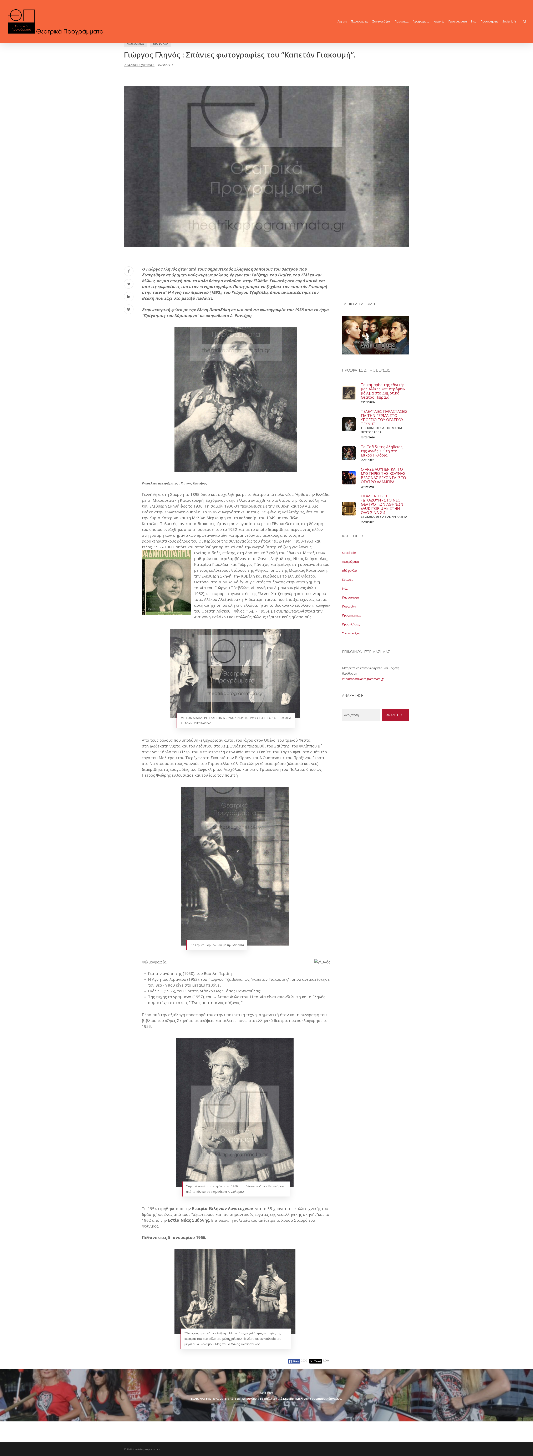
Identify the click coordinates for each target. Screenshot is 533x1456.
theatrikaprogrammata (139, 65)
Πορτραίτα (349, 606)
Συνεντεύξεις (351, 633)
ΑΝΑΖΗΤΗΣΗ (395, 715)
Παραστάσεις (350, 597)
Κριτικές (347, 579)
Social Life (349, 553)
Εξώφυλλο (160, 43)
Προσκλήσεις (351, 624)
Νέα (344, 588)
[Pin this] (128, 309)
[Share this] (128, 271)
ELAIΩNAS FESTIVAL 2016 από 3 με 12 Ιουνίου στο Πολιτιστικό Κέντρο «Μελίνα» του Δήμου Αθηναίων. (266, 1395)
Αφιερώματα (135, 43)
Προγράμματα (351, 615)
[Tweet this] (128, 284)
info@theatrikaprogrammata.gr (363, 679)
